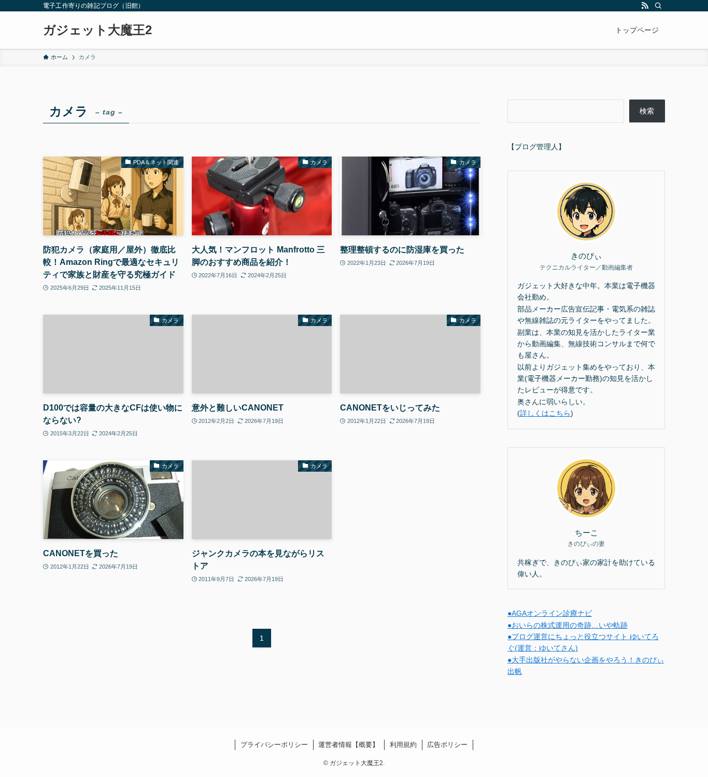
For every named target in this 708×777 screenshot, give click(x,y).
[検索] (658, 5)
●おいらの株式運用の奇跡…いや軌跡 (567, 625)
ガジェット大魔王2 (97, 30)
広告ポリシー (447, 744)
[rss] (645, 5)
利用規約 (403, 744)
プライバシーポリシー (274, 744)
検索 (647, 111)
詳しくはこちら (545, 413)
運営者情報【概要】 (348, 744)
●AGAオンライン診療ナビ (549, 613)
